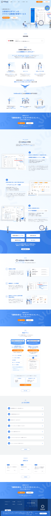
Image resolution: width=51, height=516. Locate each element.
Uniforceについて (7, 501)
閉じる (48, 512)
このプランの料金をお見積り (17, 350)
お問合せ (25, 384)
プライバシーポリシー (9, 19)
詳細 (14, 470)
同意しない (37, 513)
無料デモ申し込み (6, 17)
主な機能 (11, 1)
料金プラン (19, 1)
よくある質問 (23, 1)
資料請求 (47, 1)
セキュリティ (15, 1)
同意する (43, 513)
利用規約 (6, 19)
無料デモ (39, 1)
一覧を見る (25, 449)
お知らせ (27, 1)
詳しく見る (25, 390)
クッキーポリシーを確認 (29, 514)
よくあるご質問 (20, 504)
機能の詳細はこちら (25, 249)
